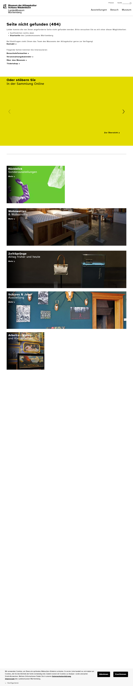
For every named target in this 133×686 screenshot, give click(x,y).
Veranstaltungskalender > (20, 57)
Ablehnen (103, 674)
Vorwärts (123, 111)
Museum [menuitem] (126, 10)
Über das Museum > (17, 60)
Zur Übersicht (111, 133)
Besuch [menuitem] (114, 10)
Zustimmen (120, 674)
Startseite (15, 36)
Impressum (10, 679)
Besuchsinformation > (18, 53)
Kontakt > (12, 44)
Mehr (10, 177)
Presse (111, 3)
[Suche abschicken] (130, 3)
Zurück (9, 111)
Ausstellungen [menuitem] (99, 10)
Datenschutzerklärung (61, 676)
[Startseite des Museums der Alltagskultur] (20, 9)
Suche (120, 3)
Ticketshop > (13, 64)
